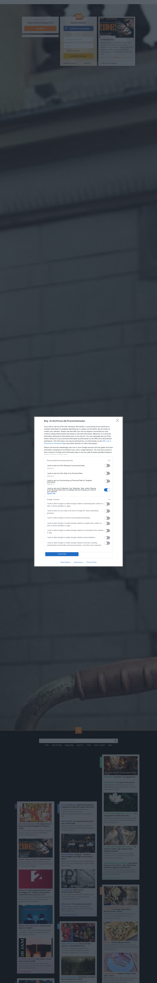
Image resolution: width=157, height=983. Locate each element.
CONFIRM (62, 554)
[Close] (118, 421)
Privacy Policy (92, 562)
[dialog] (78, 491)
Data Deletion (65, 562)
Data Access (78, 562)
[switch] (107, 465)
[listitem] (78, 460)
